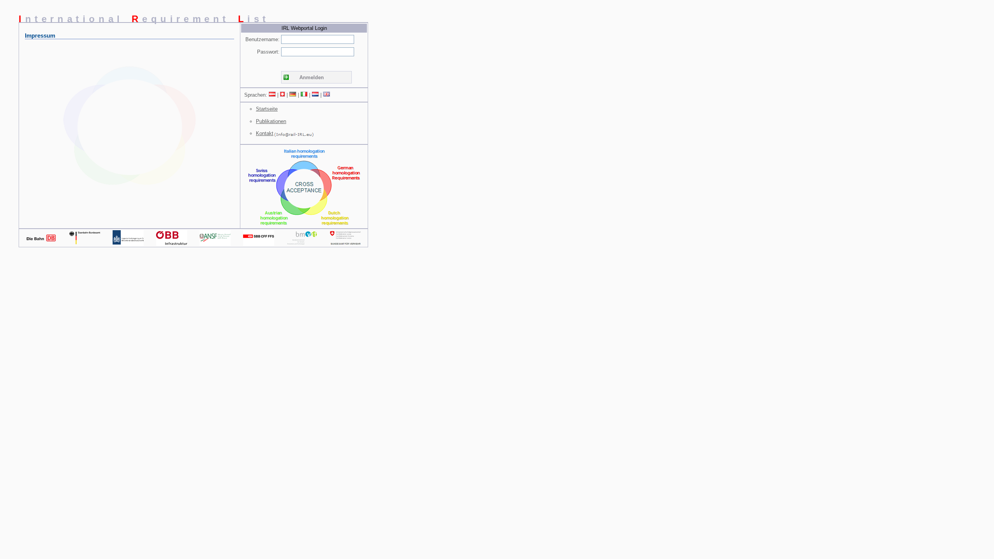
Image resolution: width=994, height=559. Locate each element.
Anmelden (311, 77)
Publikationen (271, 121)
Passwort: (268, 52)
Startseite (267, 109)
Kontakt (264, 133)
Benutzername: (262, 39)
